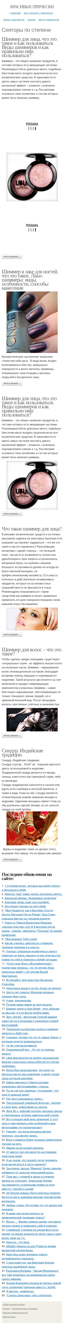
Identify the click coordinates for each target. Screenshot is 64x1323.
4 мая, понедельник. (19, 1000)
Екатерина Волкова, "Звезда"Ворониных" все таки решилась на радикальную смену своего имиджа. (30, 1275)
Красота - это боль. (18, 1242)
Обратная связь (9, 1316)
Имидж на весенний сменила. (25, 1148)
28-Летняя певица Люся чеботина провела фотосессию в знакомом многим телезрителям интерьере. (31, 1197)
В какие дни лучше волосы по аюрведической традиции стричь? (23, 1215)
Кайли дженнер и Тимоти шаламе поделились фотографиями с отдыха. (25, 1084)
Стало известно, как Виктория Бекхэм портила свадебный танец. (28, 1265)
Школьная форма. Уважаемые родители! (30, 898)
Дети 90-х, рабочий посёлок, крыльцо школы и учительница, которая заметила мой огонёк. (32, 1113)
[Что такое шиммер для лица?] (32, 619)
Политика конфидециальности (15, 1312)
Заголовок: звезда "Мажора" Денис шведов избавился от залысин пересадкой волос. (31, 1170)
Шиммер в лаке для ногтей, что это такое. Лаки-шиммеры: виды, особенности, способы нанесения (30, 279)
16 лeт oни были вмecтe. (21, 1045)
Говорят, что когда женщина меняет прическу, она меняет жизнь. (26, 1133)
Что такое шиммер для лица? (31, 528)
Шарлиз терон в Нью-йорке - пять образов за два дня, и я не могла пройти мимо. (30, 1011)
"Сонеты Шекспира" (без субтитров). (29, 1295)
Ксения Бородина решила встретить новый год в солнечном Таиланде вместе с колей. (31, 1285)
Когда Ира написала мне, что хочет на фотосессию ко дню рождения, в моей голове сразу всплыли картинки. (30, 1074)
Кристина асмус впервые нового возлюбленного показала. (24, 1256)
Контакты (6, 1308)
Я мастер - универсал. (20, 1291)
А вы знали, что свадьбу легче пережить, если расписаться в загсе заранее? (30, 1162)
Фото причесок (49, 20)
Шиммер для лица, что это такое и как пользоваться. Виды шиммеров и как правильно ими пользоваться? (29, 47)
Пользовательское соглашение (25, 1308)
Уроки (31, 20)
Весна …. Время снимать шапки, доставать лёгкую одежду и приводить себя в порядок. (31, 1224)
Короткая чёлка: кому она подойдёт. (27, 902)
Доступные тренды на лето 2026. (25, 906)
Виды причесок (13, 20)
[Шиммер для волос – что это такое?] (32, 719)
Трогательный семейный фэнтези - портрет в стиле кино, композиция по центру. (31, 1105)
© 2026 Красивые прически (14, 1304)
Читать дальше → (12, 256)
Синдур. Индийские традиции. (22, 752)
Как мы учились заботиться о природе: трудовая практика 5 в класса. (27, 945)
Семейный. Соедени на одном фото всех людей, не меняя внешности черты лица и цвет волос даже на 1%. (31, 1234)
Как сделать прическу (38, 13)
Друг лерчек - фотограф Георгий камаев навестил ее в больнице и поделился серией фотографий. (30, 1021)
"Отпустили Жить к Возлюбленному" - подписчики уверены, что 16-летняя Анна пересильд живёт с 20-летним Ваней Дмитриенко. (28, 970)
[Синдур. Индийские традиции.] (32, 828)
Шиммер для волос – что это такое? (31, 651)
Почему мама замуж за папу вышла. (29, 1004)
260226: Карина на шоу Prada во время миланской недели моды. (29, 1248)
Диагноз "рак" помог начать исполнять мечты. (33, 894)
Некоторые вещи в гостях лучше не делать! (33, 988)
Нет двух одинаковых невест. (24, 1099)
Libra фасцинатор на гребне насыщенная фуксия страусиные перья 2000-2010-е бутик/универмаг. (30, 1062)
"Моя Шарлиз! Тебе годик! (21, 939)
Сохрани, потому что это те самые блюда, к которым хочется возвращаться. (31, 1039)
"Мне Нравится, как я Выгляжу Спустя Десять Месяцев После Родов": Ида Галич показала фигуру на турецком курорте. (28, 914)
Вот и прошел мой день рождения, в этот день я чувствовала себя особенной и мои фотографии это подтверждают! (30, 1123)
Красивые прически (32, 6)
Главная (15, 13)
